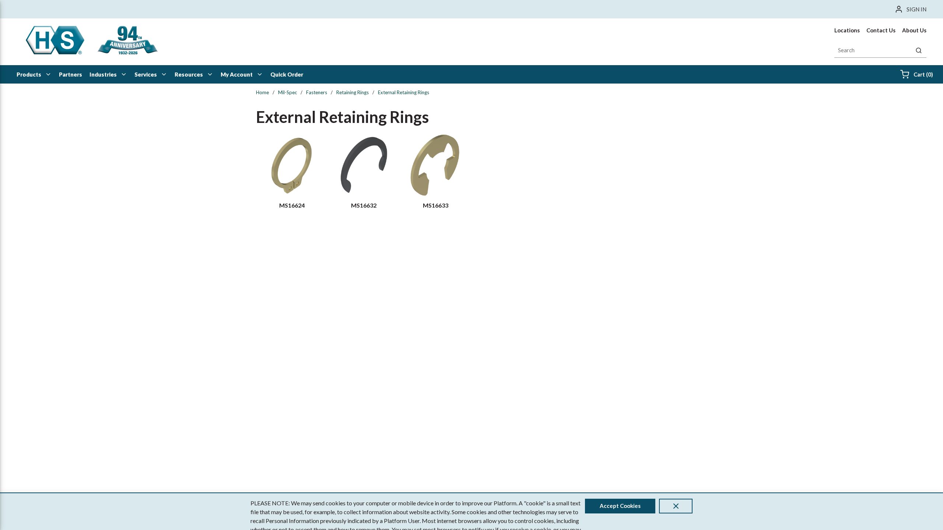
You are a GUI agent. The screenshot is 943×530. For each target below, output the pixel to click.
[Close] (676, 506)
